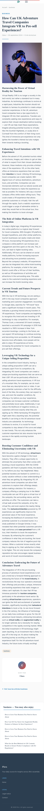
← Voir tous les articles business (14, 689)
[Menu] (26, 1)
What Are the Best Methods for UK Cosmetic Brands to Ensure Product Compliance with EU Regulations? (20, 745)
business (12, 7)
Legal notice (6, 794)
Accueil (4, 7)
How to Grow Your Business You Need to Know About (21, 716)
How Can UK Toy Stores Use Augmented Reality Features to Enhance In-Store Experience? (21, 723)
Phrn (4, 767)
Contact (5, 797)
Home (4, 782)
